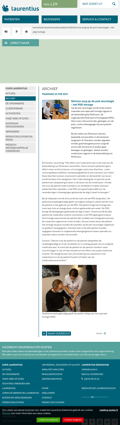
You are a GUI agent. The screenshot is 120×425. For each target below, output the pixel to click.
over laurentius (47, 27)
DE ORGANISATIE (20, 103)
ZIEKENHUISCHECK (52, 378)
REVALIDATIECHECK (52, 374)
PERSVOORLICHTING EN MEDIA (19, 138)
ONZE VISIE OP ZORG (20, 118)
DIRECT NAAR (17, 43)
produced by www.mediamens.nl (95, 397)
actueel (60, 27)
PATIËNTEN (12, 19)
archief (68, 27)
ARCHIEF (10, 98)
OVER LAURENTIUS (16, 88)
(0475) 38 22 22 (90, 378)
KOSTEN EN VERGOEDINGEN (20, 125)
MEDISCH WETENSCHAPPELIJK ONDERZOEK (17, 148)
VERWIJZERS (12, 131)
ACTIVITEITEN (13, 113)
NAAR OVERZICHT (56, 333)
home (36, 27)
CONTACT (47, 397)
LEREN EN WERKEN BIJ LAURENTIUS (20, 393)
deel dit (101, 333)
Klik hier (6, 413)
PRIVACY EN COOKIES (53, 402)
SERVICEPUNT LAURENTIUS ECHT (99, 388)
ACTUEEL (20, 93)
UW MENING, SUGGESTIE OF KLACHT (61, 364)
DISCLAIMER (48, 393)
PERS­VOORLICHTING (13, 402)
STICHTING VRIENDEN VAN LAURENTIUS (16, 386)
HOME (45, 388)
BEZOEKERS (52, 19)
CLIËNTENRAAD (20, 108)
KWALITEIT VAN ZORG (53, 369)
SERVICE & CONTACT (96, 19)
